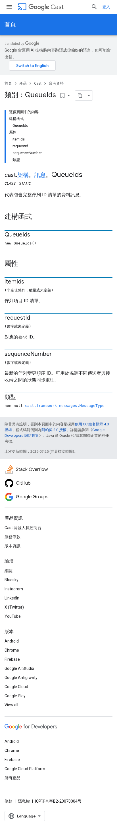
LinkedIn (12, 598)
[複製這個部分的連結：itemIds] (29, 282)
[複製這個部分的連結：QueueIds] (35, 235)
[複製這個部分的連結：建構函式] (37, 217)
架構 (23, 175)
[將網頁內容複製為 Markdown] (80, 95)
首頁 (10, 24)
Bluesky (11, 580)
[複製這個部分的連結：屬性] (24, 264)
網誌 (8, 570)
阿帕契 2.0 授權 (53, 430)
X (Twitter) (14, 607)
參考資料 (56, 83)
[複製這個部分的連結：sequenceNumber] (57, 354)
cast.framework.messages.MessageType (65, 405)
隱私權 (24, 801)
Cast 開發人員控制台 (23, 527)
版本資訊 (12, 546)
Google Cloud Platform (25, 768)
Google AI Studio (19, 668)
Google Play (15, 696)
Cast (57, 7)
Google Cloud (16, 686)
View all (11, 705)
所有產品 (12, 778)
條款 (8, 801)
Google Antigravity (21, 677)
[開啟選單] (9, 7)
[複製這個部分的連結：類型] (21, 397)
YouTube (13, 616)
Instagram (14, 589)
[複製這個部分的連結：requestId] (35, 318)
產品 (23, 83)
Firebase (12, 659)
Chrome (12, 650)
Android (12, 641)
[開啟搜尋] (94, 6)
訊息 (40, 175)
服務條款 (12, 537)
